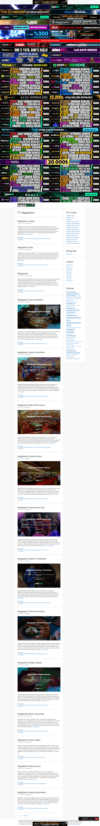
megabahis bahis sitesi (69, 298)
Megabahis (21, 237)
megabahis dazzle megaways (31, 396)
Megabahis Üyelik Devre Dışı (31, 507)
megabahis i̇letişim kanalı (24, 704)
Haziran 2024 (69, 280)
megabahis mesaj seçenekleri (31, 808)
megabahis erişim (78, 305)
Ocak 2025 (68, 274)
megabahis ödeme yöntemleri (34, 602)
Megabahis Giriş (25, 247)
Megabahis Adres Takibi (29, 740)
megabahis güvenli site (32, 498)
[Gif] (50, 97)
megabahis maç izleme (23, 602)
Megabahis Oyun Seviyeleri (30, 300)
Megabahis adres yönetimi (29, 290)
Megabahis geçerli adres (39, 290)
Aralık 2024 (69, 276)
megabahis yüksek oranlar (70, 355)
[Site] (25, 70)
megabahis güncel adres (73, 319)
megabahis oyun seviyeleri (31, 343)
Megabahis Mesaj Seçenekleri (32, 792)
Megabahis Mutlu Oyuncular (31, 714)
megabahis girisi (71, 312)
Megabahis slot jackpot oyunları (32, 264)
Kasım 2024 (69, 278)
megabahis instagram (70, 330)
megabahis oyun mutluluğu (31, 549)
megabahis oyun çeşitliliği (43, 808)
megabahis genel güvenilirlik (43, 396)
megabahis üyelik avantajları (42, 731)
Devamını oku (30, 234)
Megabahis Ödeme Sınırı (29, 766)
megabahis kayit (22, 549)
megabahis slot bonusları (45, 602)
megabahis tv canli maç (73, 352)
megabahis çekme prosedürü (70, 357)
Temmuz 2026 (69, 264)
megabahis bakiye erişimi (77, 298)
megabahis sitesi (71, 350)
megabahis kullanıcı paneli (32, 783)
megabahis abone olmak (69, 297)
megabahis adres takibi (30, 757)
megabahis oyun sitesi (78, 346)
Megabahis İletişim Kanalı (30, 662)
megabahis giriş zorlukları (40, 757)
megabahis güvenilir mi (69, 327)
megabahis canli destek (23, 447)
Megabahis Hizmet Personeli (31, 611)
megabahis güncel (22, 783)
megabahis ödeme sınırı (41, 783)
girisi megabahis (22, 396)
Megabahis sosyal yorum (43, 264)
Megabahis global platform (46, 238)
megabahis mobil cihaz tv (70, 341)
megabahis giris (22, 264)
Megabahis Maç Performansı (31, 405)
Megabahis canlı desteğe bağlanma (33, 238)
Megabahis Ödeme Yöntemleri (32, 559)
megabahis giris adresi (72, 310)
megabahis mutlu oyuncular (31, 731)
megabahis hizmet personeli (24, 653)
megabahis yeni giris (75, 354)
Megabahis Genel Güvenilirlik (31, 352)
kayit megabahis (22, 757)
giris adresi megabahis (23, 498)
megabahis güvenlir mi (77, 327)
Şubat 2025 (69, 272)
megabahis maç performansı (34, 447)
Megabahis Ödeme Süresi (30, 456)
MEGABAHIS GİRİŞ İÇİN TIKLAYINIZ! (50, 40)
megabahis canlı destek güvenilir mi (71, 301)
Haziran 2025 (69, 268)
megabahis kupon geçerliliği (34, 704)
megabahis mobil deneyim (78, 341)
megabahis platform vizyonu (41, 343)
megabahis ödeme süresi (42, 498)
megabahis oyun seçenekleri (70, 346)
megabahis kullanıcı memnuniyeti (71, 337)
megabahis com (22, 731)
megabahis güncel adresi (73, 324)
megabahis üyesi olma (77, 358)
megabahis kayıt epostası (42, 653)
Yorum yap (21, 239)
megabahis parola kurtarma (45, 447)
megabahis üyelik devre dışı (42, 549)
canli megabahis (22, 808)
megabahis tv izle (68, 354)
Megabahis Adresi (26, 221)
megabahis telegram (44, 704)
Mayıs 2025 (69, 270)
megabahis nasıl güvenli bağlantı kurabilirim (72, 343)
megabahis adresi (22, 238)
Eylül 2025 (68, 266)
